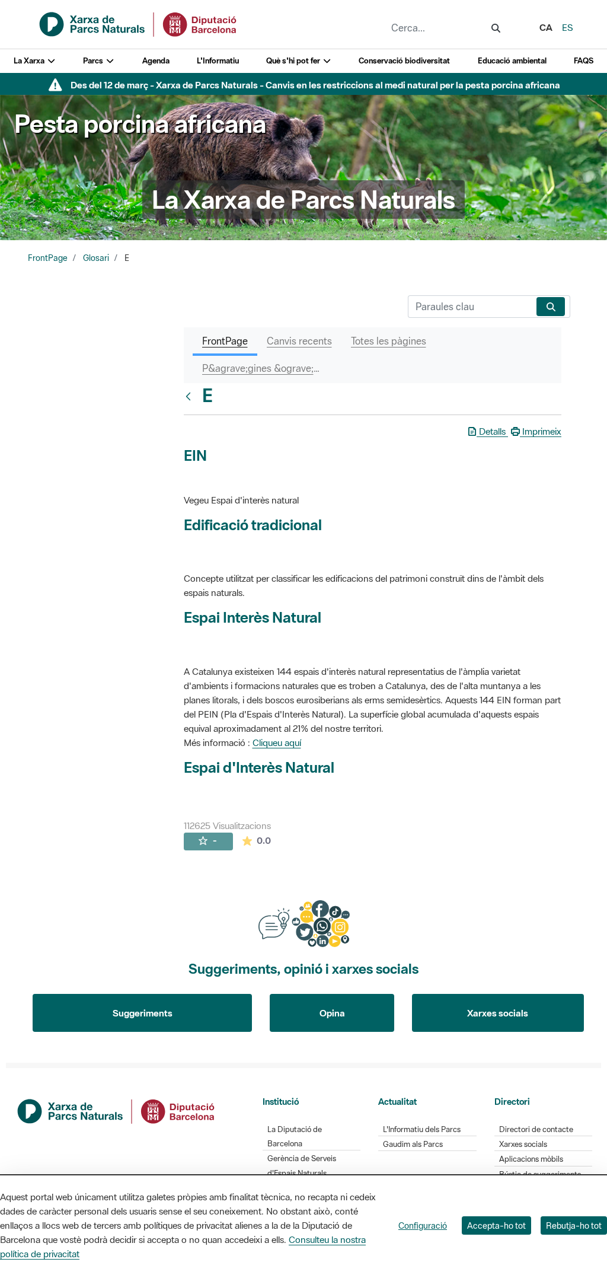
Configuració (422, 1225)
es (567, 27)
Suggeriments (142, 1013)
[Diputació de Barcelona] (117, 1110)
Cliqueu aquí (277, 742)
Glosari (96, 258)
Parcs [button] (94, 61)
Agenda (156, 61)
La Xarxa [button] (30, 61)
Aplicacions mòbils (531, 1159)
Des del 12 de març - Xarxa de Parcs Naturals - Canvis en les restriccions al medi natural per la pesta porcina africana (315, 85)
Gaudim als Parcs (413, 1144)
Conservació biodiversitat (404, 61)
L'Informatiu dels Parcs (422, 1129)
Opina (332, 1013)
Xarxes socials (497, 1013)
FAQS (583, 61)
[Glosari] (191, 396)
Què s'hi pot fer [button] (294, 61)
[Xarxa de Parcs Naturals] (139, 23)
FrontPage (48, 258)
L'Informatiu (218, 61)
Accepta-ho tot (496, 1225)
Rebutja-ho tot (574, 1225)
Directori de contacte (536, 1129)
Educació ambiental (512, 61)
